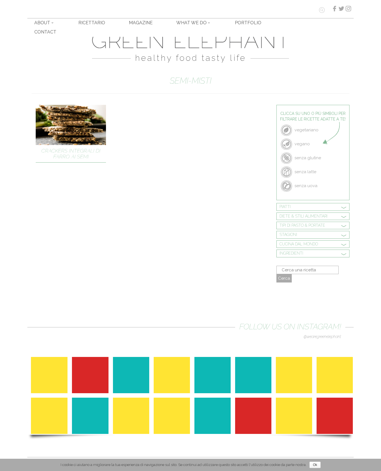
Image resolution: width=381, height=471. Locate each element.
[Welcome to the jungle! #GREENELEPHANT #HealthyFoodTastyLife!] (295, 417)
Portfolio (248, 22)
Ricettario (91, 22)
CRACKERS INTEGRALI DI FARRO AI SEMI (70, 154)
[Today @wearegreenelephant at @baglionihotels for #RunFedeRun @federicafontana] (336, 417)
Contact (45, 32)
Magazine (141, 22)
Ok (315, 465)
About (42, 22)
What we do (191, 22)
